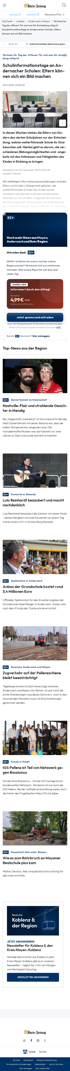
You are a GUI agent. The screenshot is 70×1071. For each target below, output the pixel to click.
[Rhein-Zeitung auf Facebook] (31, 1040)
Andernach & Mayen (39, 21)
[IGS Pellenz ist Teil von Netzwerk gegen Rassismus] (35, 737)
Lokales (20, 21)
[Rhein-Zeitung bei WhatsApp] (24, 1040)
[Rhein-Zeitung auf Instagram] (38, 1040)
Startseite (7, 21)
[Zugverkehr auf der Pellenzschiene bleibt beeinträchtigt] (35, 643)
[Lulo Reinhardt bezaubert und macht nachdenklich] (35, 470)
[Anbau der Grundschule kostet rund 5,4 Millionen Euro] (35, 556)
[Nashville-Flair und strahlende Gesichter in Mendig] (35, 376)
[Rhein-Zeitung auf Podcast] (45, 1040)
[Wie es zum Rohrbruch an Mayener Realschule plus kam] (35, 828)
